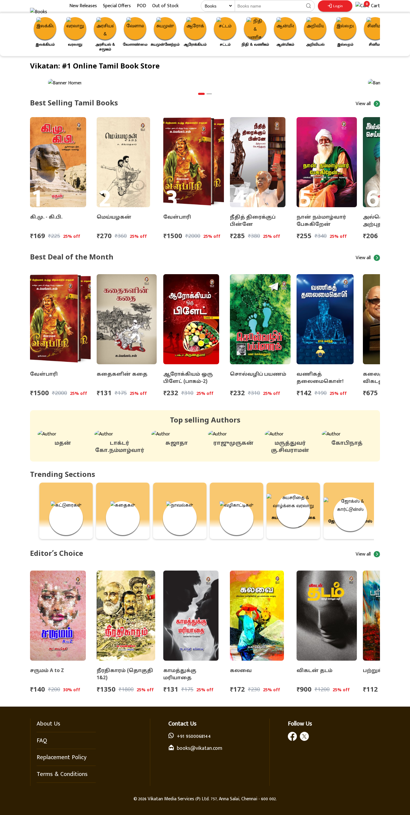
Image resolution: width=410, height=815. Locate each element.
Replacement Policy (61, 757)
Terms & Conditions (62, 774)
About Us (48, 724)
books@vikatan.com (199, 748)
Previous (25, 35)
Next (387, 35)
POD (141, 6)
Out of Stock (165, 6)
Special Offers (117, 6)
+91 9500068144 (194, 736)
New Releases (83, 6)
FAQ (42, 740)
